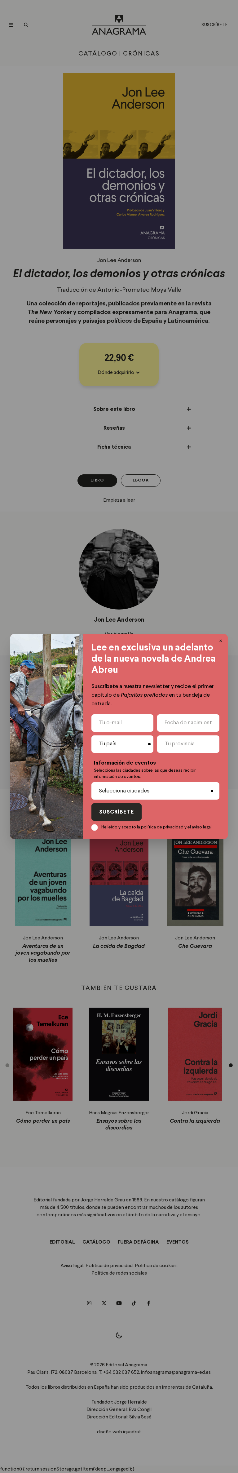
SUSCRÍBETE (116, 812)
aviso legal (202, 827)
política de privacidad (162, 827)
